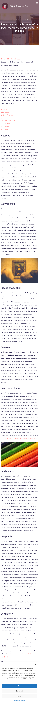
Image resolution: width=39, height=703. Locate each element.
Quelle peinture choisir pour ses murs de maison (20, 438)
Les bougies (6, 123)
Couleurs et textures (8, 120)
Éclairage (5, 118)
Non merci (19, 691)
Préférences (19, 696)
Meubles (4, 109)
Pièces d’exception (8, 115)
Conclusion (5, 129)
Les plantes (5, 126)
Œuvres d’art (6, 112)
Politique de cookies (19, 700)
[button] (36, 664)
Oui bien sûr (19, 686)
